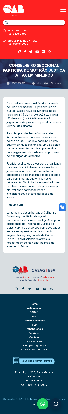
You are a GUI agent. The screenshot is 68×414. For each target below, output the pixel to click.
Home (34, 303)
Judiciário (43, 83)
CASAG (34, 312)
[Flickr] (43, 52)
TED (34, 324)
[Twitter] (30, 52)
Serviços (34, 332)
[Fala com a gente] (55, 403)
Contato (34, 337)
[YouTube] (37, 52)
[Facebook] (25, 52)
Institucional (34, 307)
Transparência (34, 328)
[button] (42, 403)
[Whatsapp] (49, 52)
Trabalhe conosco (34, 320)
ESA (34, 316)
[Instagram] (19, 52)
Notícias (56, 83)
